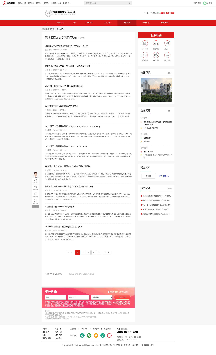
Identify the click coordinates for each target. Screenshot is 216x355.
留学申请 (58, 332)
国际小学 (31, 3)
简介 (75, 22)
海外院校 (58, 335)
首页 (46, 22)
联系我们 (107, 329)
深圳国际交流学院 (48, 29)
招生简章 (108, 22)
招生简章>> (164, 176)
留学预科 (58, 329)
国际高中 (47, 3)
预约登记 (165, 22)
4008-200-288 (166, 13)
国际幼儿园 (22, 3)
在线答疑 (146, 22)
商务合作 (85, 329)
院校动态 (146, 187)
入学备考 (58, 338)
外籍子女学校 (56, 3)
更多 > (170, 73)
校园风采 (89, 22)
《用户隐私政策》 (123, 292)
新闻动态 (127, 22)
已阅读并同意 (119, 292)
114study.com (77, 345)
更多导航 (66, 3)
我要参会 (96, 329)
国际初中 (39, 3)
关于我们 (73, 329)
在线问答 (146, 110)
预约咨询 (122, 297)
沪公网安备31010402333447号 (142, 345)
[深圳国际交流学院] (59, 13)
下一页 (107, 252)
